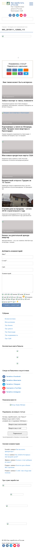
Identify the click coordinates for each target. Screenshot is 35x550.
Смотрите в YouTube (13, 388)
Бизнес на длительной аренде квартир (15, 236)
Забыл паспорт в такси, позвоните (17, 100)
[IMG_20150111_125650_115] (16, 37)
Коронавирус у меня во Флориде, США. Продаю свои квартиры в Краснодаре (17, 129)
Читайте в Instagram (13, 392)
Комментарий (6, 273)
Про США (8, 338)
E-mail (4, 261)
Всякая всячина (10, 319)
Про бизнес (9, 325)
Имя (4, 254)
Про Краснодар (10, 332)
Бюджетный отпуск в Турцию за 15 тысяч (16, 181)
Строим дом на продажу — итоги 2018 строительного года (17, 210)
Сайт (3, 267)
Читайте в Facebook (13, 376)
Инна (6, 455)
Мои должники (10, 322)
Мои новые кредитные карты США (17, 155)
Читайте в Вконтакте (13, 380)
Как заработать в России (17, 4)
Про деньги (9, 329)
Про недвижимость (11, 335)
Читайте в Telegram (13, 384)
